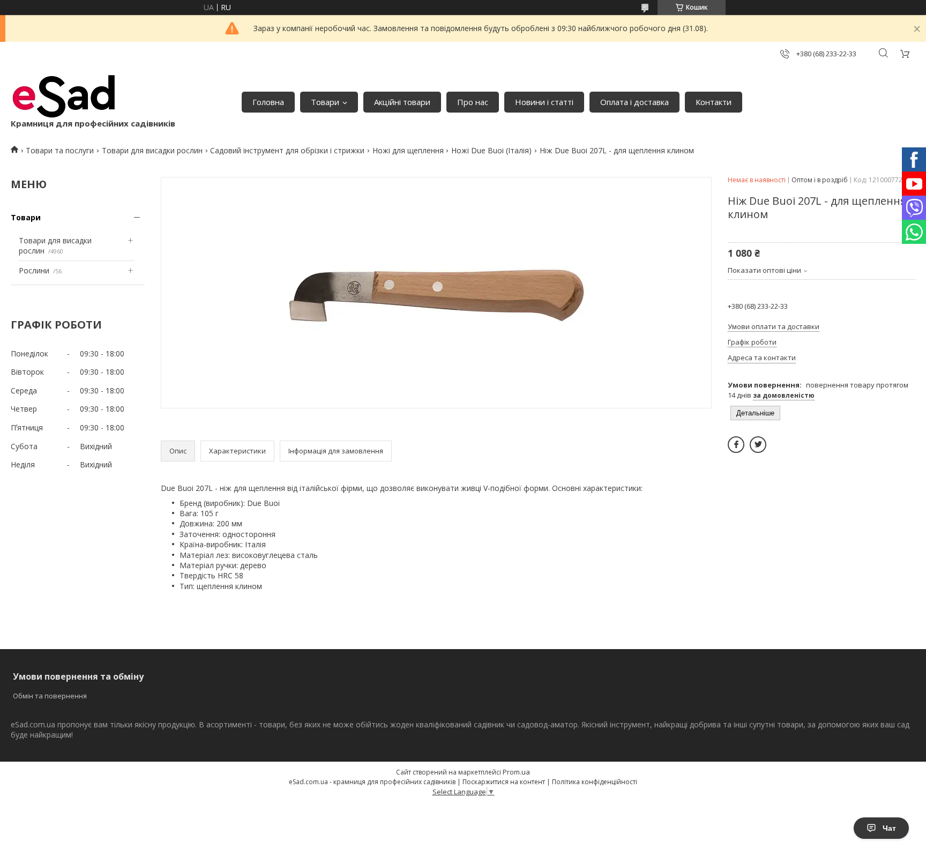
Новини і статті (544, 101)
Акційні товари (402, 101)
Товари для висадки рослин (152, 150)
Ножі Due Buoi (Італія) (491, 150)
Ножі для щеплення (408, 150)
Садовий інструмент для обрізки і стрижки (287, 150)
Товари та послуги (60, 150)
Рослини (34, 270)
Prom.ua (516, 772)
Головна (268, 101)
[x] (758, 444)
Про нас (472, 101)
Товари (325, 101)
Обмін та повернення (50, 696)
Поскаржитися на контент (503, 781)
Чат (889, 828)
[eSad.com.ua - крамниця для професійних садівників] (64, 96)
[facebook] (736, 444)
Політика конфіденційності (594, 781)
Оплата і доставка (634, 101)
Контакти (713, 101)
